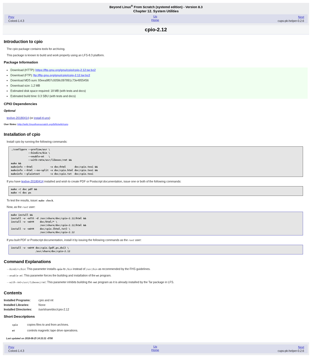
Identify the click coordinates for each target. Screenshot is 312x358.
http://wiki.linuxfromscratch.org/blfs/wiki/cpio (42, 124)
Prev (11, 17)
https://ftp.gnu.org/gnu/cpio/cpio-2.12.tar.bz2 (65, 70)
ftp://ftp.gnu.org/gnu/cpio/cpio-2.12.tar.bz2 (61, 75)
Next (301, 17)
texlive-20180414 (18, 118)
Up (155, 16)
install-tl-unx (41, 118)
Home (155, 20)
